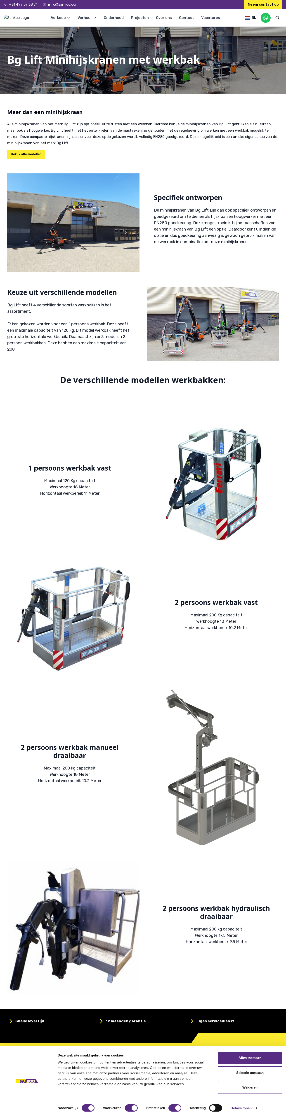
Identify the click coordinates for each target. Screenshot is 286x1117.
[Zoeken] (277, 18)
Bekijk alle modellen (26, 154)
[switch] (131, 1108)
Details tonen (241, 1108)
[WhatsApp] (266, 18)
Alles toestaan (250, 1058)
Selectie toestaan (250, 1073)
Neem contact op (263, 4)
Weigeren (250, 1087)
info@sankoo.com (63, 4)
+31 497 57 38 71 (23, 4)
